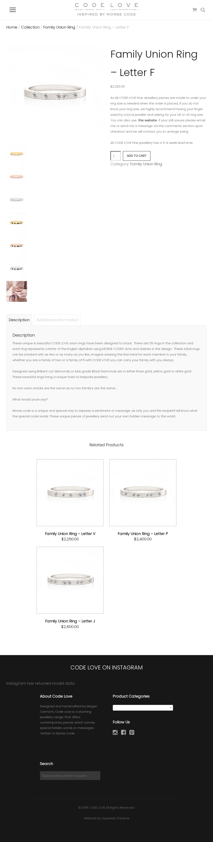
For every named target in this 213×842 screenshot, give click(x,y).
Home (11, 27)
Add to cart (137, 155)
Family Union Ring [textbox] (142, 707)
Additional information (57, 319)
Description (19, 319)
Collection (30, 27)
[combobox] (143, 708)
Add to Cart (60, 492)
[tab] (19, 319)
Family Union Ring (59, 27)
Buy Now (84, 493)
